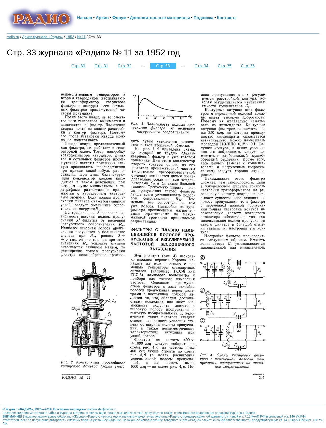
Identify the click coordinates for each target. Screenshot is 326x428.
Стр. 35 (225, 66)
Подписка (203, 17)
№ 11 (81, 37)
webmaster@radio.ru (101, 409)
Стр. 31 (101, 66)
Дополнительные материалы (160, 17)
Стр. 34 (201, 66)
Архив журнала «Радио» (42, 37)
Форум (119, 17)
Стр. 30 (78, 66)
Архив (102, 17)
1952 (70, 37)
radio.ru (13, 37)
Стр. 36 (248, 66)
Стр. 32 (124, 66)
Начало (84, 17)
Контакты (227, 17)
